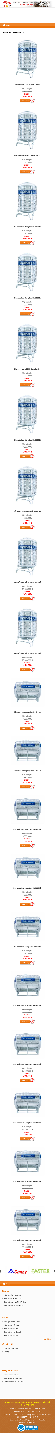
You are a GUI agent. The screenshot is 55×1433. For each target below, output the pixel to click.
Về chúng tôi (7, 1344)
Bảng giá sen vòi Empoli (12, 1332)
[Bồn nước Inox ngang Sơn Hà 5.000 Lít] (27, 1221)
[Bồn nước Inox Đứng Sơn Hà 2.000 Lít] (27, 415)
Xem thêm (47, 1339)
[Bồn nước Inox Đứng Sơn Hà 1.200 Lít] (27, 273)
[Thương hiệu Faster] (16, 1271)
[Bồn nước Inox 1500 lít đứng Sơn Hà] (27, 344)
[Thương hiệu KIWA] (39, 1271)
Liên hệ (6, 1352)
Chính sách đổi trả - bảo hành (14, 1382)
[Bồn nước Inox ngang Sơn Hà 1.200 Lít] (27, 869)
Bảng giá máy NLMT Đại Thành (15, 1302)
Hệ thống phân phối (11, 1348)
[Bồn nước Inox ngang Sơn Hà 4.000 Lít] (27, 1162)
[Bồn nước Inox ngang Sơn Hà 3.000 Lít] (27, 1104)
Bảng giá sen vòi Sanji (11, 1325)
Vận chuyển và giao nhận (13, 1378)
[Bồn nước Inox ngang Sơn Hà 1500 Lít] (27, 928)
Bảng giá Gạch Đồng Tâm (13, 1299)
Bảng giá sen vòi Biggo (12, 1328)
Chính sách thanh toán (12, 1375)
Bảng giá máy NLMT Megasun (14, 1305)
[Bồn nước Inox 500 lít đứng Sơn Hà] (27, 59)
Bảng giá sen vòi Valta (11, 1335)
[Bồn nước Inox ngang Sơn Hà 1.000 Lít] (27, 810)
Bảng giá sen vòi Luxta (12, 1322)
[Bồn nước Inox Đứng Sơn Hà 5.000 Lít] (27, 628)
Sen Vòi (5, 1317)
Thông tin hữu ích (10, 1370)
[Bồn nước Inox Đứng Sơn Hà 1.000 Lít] (27, 201)
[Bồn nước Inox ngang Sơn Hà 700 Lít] (27, 751)
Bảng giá (5, 1291)
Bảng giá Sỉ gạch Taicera (12, 1295)
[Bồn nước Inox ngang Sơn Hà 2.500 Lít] (27, 1045)
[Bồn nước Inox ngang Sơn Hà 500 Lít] (27, 693)
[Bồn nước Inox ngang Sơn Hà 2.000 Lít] (27, 986)
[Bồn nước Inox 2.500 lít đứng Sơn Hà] (27, 486)
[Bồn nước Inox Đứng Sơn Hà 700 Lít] (27, 130)
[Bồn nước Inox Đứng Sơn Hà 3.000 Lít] (27, 557)
